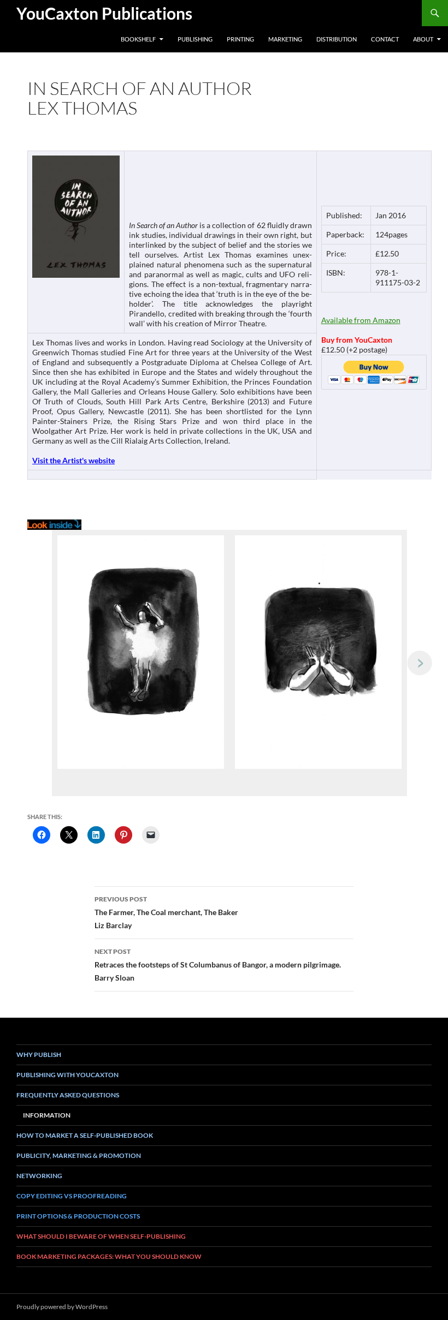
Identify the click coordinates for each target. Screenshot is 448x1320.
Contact (385, 39)
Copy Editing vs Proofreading (71, 1196)
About (423, 39)
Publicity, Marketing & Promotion (78, 1155)
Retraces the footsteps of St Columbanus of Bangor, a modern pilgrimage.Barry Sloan (218, 964)
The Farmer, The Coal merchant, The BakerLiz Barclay (166, 912)
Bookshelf (138, 39)
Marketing (285, 39)
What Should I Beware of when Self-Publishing (101, 1236)
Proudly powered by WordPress (62, 1307)
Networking (39, 1176)
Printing (240, 39)
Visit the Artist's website (73, 460)
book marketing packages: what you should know (109, 1256)
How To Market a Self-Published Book (84, 1135)
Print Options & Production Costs (78, 1216)
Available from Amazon (360, 320)
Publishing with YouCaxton (67, 1075)
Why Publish (38, 1054)
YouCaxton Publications (104, 13)
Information (46, 1115)
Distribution (336, 39)
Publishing (195, 39)
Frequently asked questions (67, 1095)
